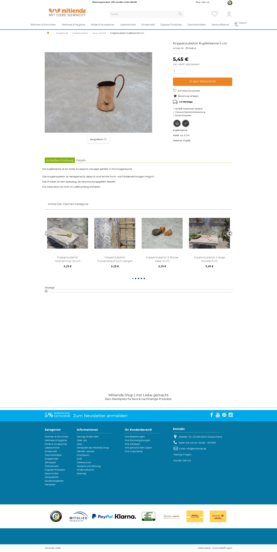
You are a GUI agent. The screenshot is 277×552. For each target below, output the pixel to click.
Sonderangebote (54, 481)
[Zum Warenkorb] (222, 14)
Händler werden (86, 451)
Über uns (205, 2)
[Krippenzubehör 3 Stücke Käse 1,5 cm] (162, 233)
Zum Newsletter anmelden (100, 416)
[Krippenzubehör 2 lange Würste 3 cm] (209, 233)
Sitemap (81, 474)
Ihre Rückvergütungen (137, 440)
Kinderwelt (51, 451)
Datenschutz (84, 462)
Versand (194, 64)
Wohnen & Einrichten (56, 437)
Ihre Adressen (132, 444)
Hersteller (50, 485)
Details (81, 160)
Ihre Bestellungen (135, 437)
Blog (198, 2)
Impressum (83, 455)
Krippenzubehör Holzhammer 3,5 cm (67, 259)
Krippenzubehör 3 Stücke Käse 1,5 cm (162, 259)
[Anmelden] (229, 14)
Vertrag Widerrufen (88, 437)
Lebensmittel (52, 448)
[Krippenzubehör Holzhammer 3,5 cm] (67, 233)
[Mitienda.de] (73, 12)
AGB (79, 459)
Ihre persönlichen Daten (138, 448)
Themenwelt (52, 466)
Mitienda (116, 395)
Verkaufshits (52, 477)
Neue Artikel (52, 474)
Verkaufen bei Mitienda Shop (93, 448)
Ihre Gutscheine (134, 451)
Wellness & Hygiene (56, 440)
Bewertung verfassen (188, 96)
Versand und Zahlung (89, 466)
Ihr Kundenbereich (138, 430)
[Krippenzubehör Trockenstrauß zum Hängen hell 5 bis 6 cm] (114, 233)
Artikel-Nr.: (179, 48)
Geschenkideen (53, 455)
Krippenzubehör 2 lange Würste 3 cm (209, 259)
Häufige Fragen (182, 455)
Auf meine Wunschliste (188, 91)
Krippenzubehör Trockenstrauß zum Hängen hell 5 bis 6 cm (115, 260)
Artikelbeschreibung (59, 160)
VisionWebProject (222, 548)
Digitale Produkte (55, 470)
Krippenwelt (51, 459)
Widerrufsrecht (85, 470)
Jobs (79, 444)
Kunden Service (182, 461)
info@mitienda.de (196, 449)
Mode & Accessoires (56, 444)
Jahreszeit (50, 462)
